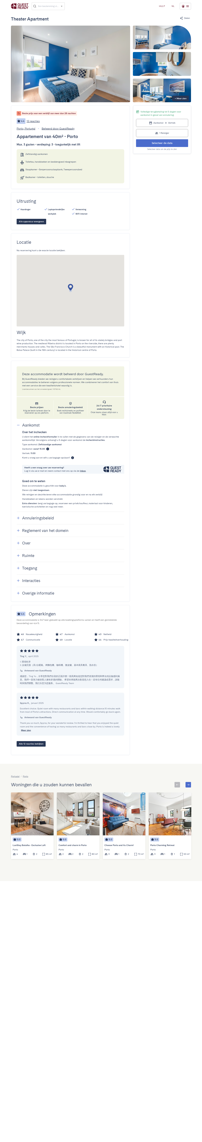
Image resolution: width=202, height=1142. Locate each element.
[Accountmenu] (185, 6)
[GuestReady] (19, 6)
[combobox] (48, 6)
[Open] (62, 6)
